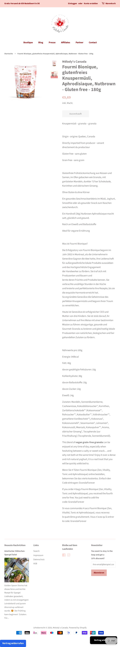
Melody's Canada (60, 627)
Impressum (38, 555)
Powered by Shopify (78, 627)
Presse (52, 42)
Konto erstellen (91, 3)
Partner (79, 42)
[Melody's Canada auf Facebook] (64, 555)
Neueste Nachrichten (14, 545)
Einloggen (72, 3)
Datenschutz (38, 559)
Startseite (8, 53)
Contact (93, 42)
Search (36, 551)
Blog (40, 42)
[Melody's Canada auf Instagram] (68, 555)
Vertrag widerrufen (103, 640)
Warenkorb (111, 3)
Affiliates (65, 42)
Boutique (28, 42)
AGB (35, 563)
